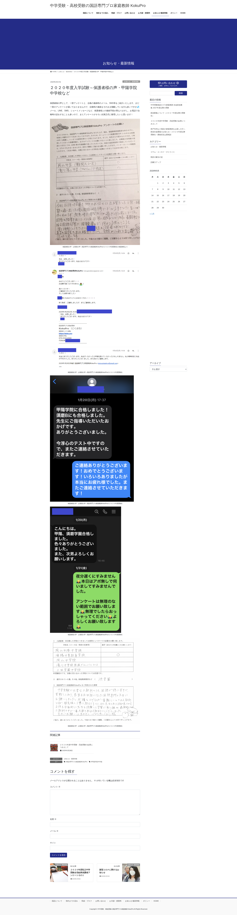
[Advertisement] (118, 40)
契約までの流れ (72, 901)
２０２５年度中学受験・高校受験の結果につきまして (168, 122)
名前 (53, 819)
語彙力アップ (156, 162)
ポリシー (146, 901)
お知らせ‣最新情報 (132, 901)
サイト (53, 843)
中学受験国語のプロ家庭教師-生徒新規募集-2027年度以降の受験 (166, 106)
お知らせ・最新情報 (131, 81)
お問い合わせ (100, 901)
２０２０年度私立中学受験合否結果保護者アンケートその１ (80, 872)
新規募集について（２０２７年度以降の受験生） (168, 114)
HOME (156, 901)
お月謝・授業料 (115, 901)
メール (54, 831)
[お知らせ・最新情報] (59, 869)
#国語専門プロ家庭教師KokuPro (76, 762)
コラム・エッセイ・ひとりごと (163, 152)
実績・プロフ (86, 901)
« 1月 (152, 214)
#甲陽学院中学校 (96, 762)
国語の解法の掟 (157, 157)
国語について (57, 901)
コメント (55, 787)
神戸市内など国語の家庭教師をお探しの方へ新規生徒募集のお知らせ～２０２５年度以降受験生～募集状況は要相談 (168, 132)
